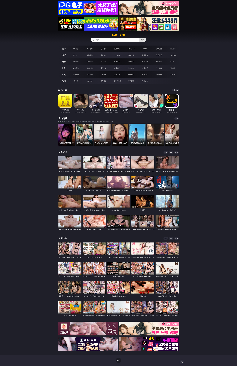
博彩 (64, 48)
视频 (64, 55)
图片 (64, 68)
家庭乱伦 (90, 75)
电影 (64, 61)
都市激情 (76, 75)
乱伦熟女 (159, 62)
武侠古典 (117, 75)
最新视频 (62, 152)
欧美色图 (103, 68)
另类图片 (173, 68)
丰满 (165, 238)
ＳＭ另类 (173, 55)
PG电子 (75, 49)
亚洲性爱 (76, 62)
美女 (165, 152)
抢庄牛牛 (173, 49)
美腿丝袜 (131, 68)
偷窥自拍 (76, 68)
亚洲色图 (90, 68)
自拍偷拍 (90, 55)
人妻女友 (103, 75)
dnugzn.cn (118, 35)
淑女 (171, 238)
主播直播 (159, 55)
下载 (176, 118)
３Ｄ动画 (117, 55)
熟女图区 (159, 68)
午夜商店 (90, 81)
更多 (176, 152)
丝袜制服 (145, 55)
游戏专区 (117, 49)
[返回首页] (182, 362)
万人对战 (103, 49)
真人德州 (90, 49)
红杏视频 (131, 81)
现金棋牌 (159, 49)
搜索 (142, 40)
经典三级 (145, 62)
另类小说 (145, 75)
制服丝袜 (131, 62)
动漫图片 (117, 68)
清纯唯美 (145, 68)
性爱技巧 (173, 75)
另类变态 (173, 62)
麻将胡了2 (131, 49)
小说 (64, 74)
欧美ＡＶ (103, 55)
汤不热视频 (117, 81)
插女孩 (76, 81)
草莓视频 (103, 81)
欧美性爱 (117, 62)
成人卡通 (103, 62)
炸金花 (145, 49)
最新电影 (62, 238)
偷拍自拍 (90, 62)
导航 (64, 81)
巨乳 (171, 152)
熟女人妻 (131, 55)
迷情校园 (131, 75)
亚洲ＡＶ (76, 55)
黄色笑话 (159, 75)
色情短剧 (145, 81)
